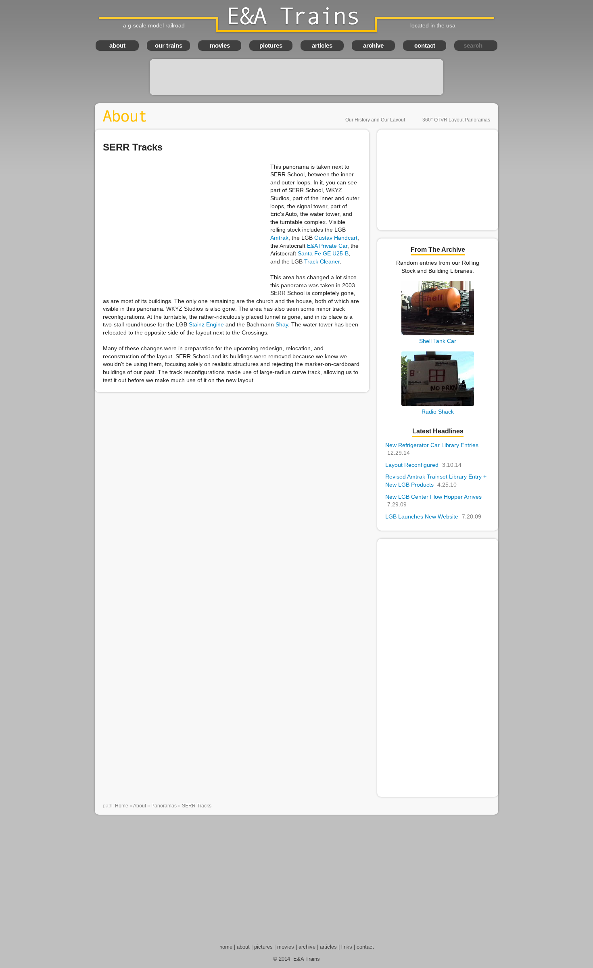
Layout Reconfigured (423, 465)
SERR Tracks (196, 806)
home (225, 947)
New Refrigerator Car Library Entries (431, 449)
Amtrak (279, 237)
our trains (168, 45)
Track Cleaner (322, 261)
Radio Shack (438, 411)
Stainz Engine (206, 324)
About (139, 806)
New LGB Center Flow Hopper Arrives (433, 500)
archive (373, 45)
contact (424, 45)
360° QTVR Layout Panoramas (456, 120)
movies (220, 45)
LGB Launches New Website (433, 516)
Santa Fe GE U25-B (323, 253)
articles (322, 45)
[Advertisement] (296, 77)
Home (121, 806)
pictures (270, 45)
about (117, 45)
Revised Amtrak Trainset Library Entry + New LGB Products (436, 480)
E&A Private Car (327, 246)
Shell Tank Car (437, 341)
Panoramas (164, 806)
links (346, 947)
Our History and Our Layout (375, 120)
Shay (282, 324)
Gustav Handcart (335, 237)
